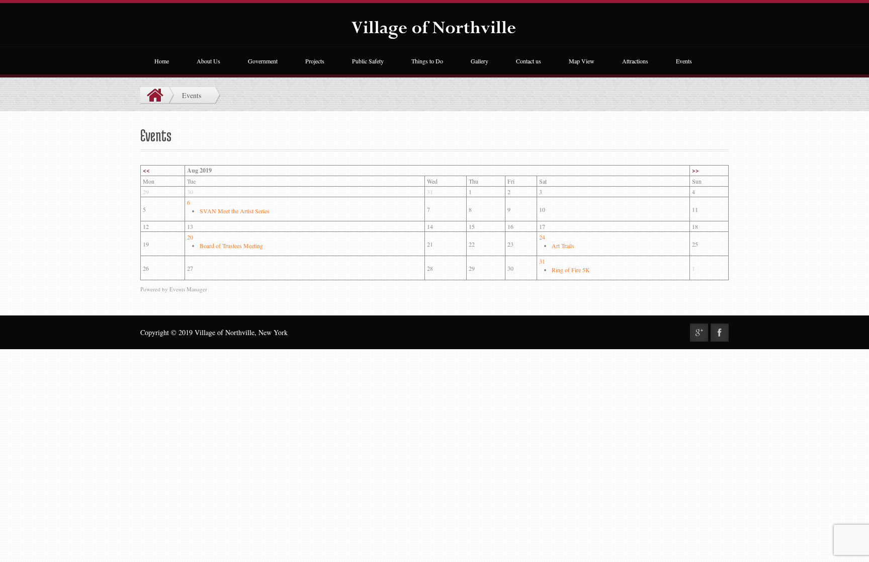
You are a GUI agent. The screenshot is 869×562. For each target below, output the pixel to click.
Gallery (479, 61)
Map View (581, 61)
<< (146, 170)
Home (161, 61)
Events (684, 61)
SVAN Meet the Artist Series (235, 211)
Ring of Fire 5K (571, 270)
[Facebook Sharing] (720, 333)
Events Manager (188, 289)
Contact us (528, 61)
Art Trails (563, 246)
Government (263, 61)
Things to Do (427, 61)
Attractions (635, 61)
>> (695, 170)
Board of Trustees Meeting (231, 246)
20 (190, 237)
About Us (208, 61)
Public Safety (368, 61)
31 (542, 261)
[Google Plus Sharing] (699, 333)
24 (542, 237)
